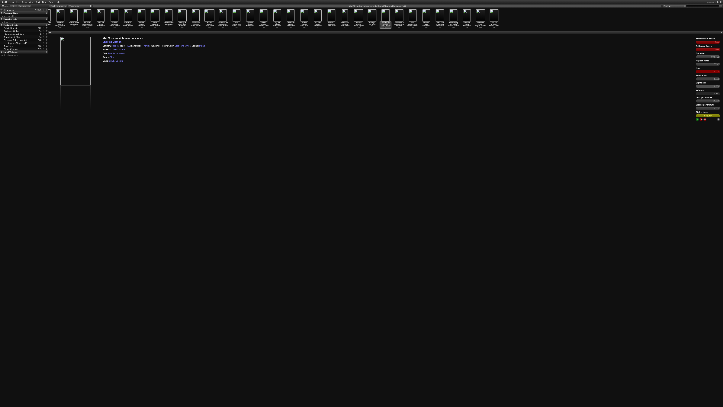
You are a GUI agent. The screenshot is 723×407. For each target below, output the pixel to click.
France (115, 45)
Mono (202, 45)
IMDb (111, 60)
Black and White (183, 45)
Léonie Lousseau (116, 53)
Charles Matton (112, 42)
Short (113, 57)
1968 (128, 45)
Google (119, 60)
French (146, 45)
